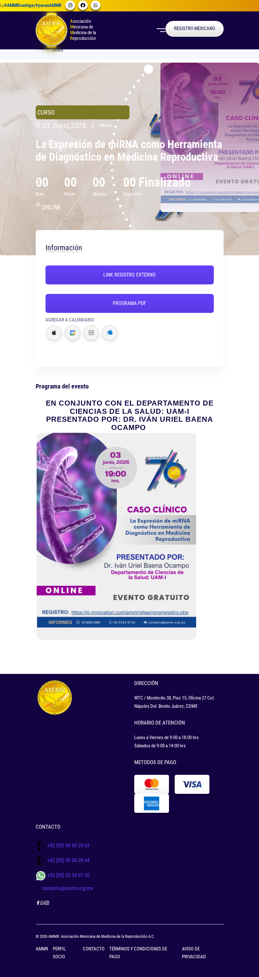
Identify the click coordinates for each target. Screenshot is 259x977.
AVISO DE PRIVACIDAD (194, 953)
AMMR (42, 949)
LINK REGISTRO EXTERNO (129, 275)
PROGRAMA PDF (129, 303)
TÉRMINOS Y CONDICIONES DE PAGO (138, 953)
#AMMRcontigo (18, 5)
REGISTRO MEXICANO (194, 28)
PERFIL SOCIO (59, 953)
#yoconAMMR (48, 5)
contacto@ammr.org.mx (67, 888)
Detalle (57, 50)
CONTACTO (94, 949)
